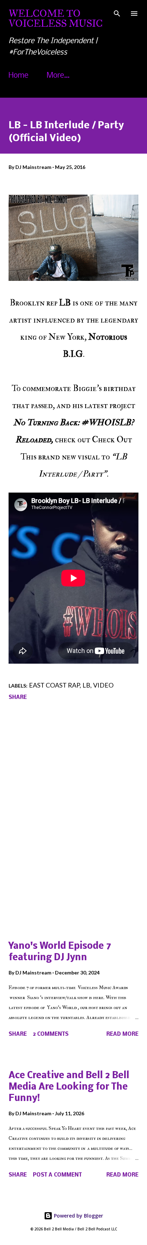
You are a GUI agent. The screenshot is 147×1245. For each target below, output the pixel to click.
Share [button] (18, 697)
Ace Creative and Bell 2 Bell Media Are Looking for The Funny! (69, 1087)
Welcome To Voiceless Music (56, 18)
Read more (122, 1034)
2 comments (51, 1034)
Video (103, 685)
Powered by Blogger (77, 1215)
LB (86, 685)
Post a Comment (57, 1175)
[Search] (117, 13)
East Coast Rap (54, 685)
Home (19, 76)
